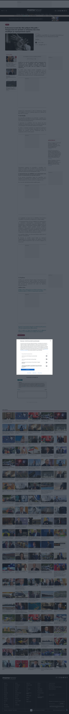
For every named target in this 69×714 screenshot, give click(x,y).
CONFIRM (27, 369)
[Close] (51, 341)
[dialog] (34, 357)
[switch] (46, 356)
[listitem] (34, 353)
